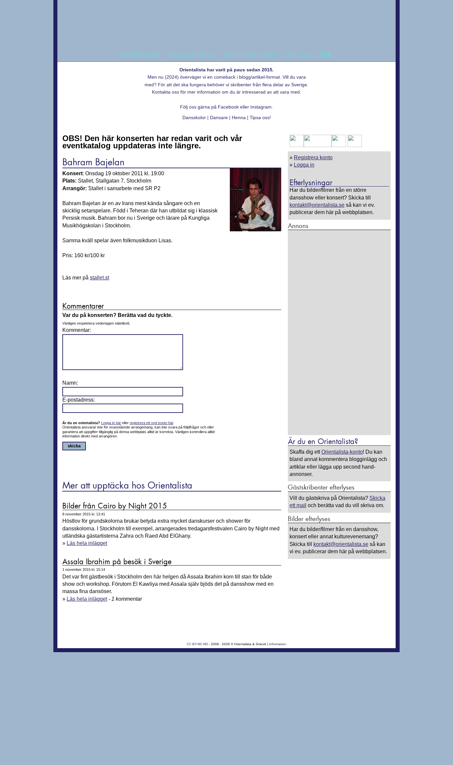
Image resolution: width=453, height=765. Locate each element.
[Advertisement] (339, 332)
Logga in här (111, 423)
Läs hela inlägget (87, 543)
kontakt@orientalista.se (317, 205)
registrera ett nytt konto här (151, 423)
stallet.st (99, 277)
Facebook (228, 107)
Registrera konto (313, 157)
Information (277, 644)
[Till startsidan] (219, 32)
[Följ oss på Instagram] (354, 145)
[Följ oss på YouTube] (318, 145)
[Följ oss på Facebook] (297, 145)
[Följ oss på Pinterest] (339, 145)
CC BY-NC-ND (197, 644)
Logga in (304, 165)
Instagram (261, 107)
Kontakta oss (165, 92)
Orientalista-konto (342, 452)
